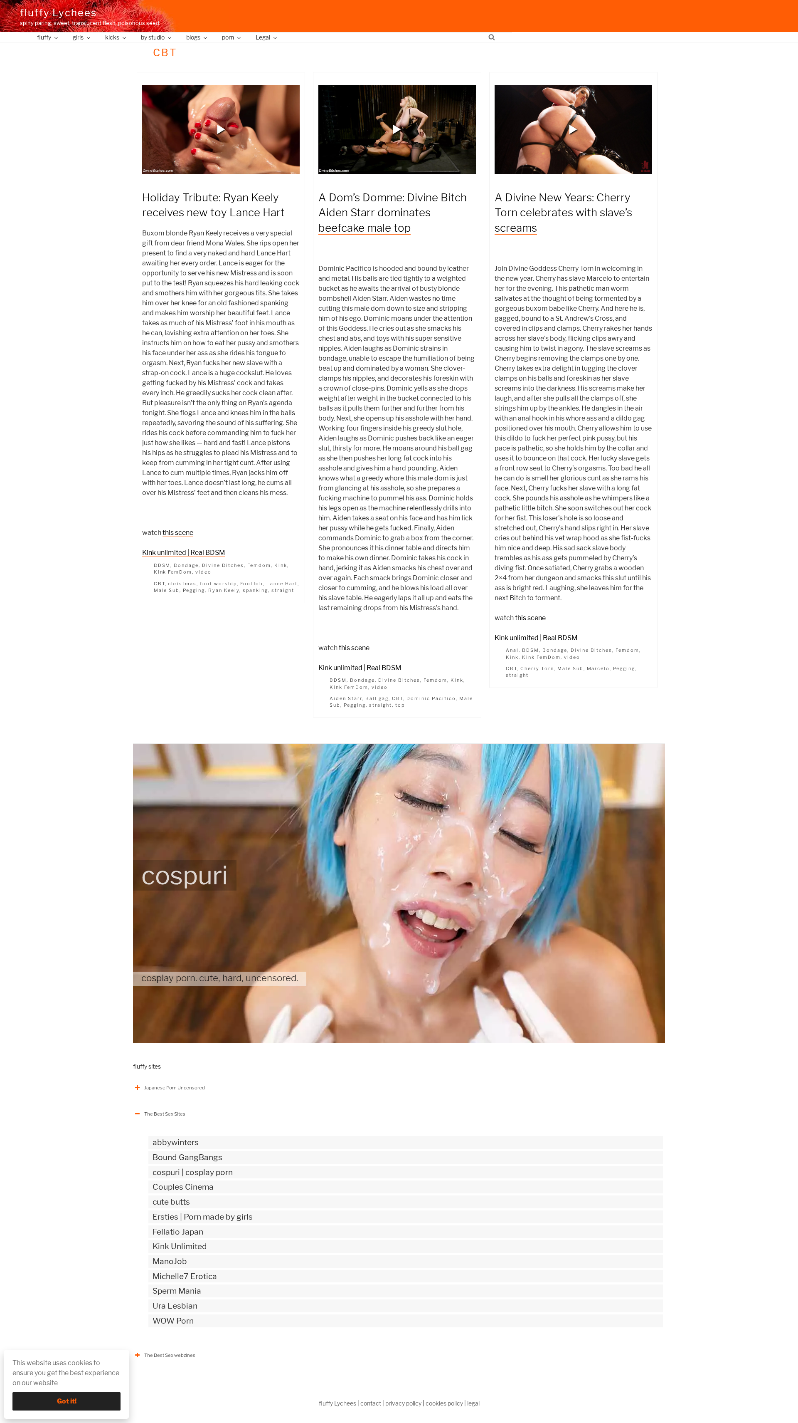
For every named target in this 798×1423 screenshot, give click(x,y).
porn (228, 37)
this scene (178, 533)
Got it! (66, 1401)
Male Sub (167, 590)
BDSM (162, 565)
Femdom (259, 565)
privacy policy (403, 1403)
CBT (159, 584)
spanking (255, 590)
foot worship (218, 584)
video (203, 572)
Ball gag (377, 698)
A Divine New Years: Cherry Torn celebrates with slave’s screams (563, 212)
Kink (280, 565)
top (400, 705)
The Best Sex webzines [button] (169, 1355)
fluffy (44, 37)
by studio (153, 37)
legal (473, 1403)
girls (78, 37)
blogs (193, 37)
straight (282, 590)
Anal (512, 650)
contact (370, 1403)
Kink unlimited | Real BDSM (183, 553)
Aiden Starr (346, 698)
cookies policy (444, 1403)
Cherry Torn (537, 668)
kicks (112, 37)
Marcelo (598, 668)
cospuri (184, 875)
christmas (182, 584)
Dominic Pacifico (431, 698)
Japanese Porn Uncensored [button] (174, 1088)
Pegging (194, 590)
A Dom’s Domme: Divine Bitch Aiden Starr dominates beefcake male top (392, 212)
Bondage (186, 565)
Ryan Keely (223, 590)
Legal (263, 37)
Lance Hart (282, 584)
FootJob (251, 584)
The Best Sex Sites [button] (164, 1114)
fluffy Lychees (58, 13)
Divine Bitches (223, 565)
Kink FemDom (173, 572)
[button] (221, 129)
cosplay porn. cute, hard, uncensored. (219, 978)
